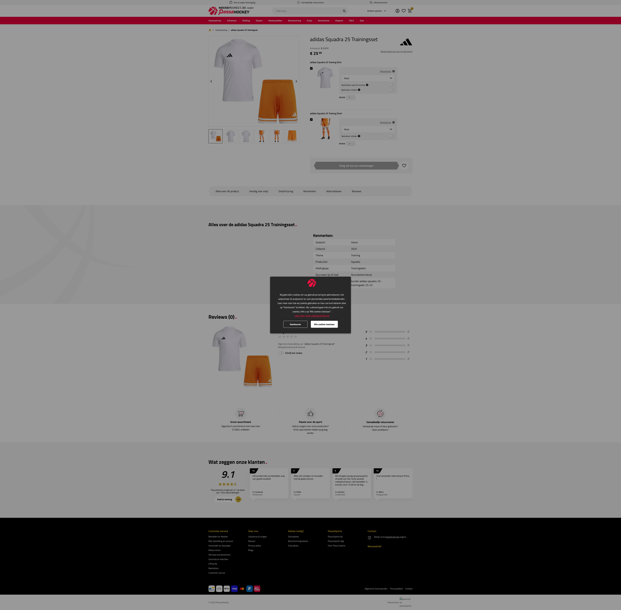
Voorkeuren (295, 324)
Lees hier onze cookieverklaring (311, 316)
